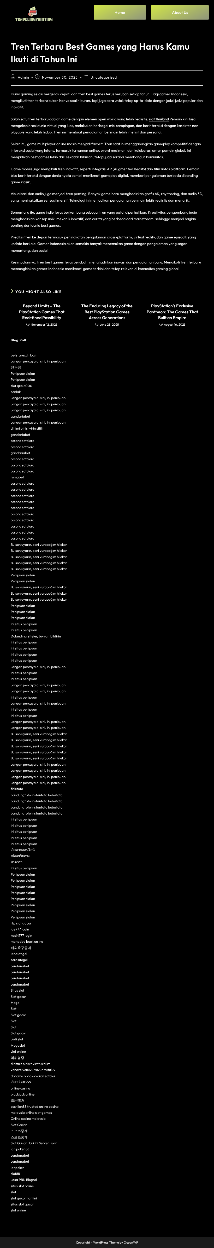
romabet (17, 477)
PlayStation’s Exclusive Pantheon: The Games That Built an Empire (172, 311)
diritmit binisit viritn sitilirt (30, 1064)
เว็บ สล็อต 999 (21, 1082)
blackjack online (22, 1094)
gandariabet (20, 416)
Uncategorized (104, 77)
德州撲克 (17, 1100)
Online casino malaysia (28, 1118)
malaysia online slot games (31, 1112)
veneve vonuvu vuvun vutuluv (33, 1070)
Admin (23, 77)
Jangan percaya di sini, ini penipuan (38, 361)
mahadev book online (27, 941)
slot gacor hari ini (24, 1198)
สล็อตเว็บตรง (20, 856)
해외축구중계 (21, 948)
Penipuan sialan (23, 373)
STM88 (16, 367)
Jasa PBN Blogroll (24, 1179)
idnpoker (17, 1167)
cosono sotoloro (22, 440)
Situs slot (17, 990)
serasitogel (19, 960)
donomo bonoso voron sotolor (33, 1076)
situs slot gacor (22, 1204)
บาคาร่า (16, 862)
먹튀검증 (17, 1058)
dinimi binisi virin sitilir (27, 428)
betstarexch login (24, 355)
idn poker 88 (20, 1149)
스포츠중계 (19, 1131)
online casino (20, 1088)
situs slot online (22, 1186)
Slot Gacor (19, 1125)
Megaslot (18, 1045)
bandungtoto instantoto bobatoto (36, 795)
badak (16, 392)
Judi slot (17, 1039)
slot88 (15, 1173)
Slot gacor (18, 996)
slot (13, 1192)
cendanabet (20, 966)
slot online (18, 1051)
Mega (15, 1002)
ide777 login (20, 929)
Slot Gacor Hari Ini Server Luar (34, 1143)
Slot (13, 1008)
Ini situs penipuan (24, 624)
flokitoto (17, 789)
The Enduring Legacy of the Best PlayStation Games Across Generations (107, 311)
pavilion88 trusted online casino (34, 1106)
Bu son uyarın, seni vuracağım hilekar (39, 544)
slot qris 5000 (21, 386)
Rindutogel (19, 954)
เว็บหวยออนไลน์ (23, 850)
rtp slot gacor (21, 923)
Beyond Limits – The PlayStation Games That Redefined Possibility (41, 311)
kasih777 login (21, 935)
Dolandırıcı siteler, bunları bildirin (36, 636)
